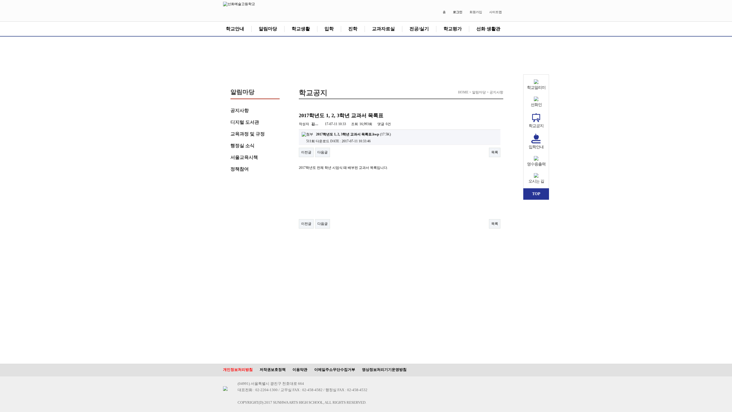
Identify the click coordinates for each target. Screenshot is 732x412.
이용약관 (300, 369)
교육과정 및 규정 (247, 133)
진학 (352, 28)
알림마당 (268, 28)
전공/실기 (419, 28)
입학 (329, 28)
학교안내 (235, 28)
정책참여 (239, 169)
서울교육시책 (244, 157)
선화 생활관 (488, 28)
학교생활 (301, 28)
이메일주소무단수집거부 (334, 369)
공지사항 (239, 110)
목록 (494, 152)
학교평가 (452, 28)
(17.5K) (353, 134)
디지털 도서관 (244, 122)
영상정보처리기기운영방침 (384, 369)
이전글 (306, 152)
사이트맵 (495, 12)
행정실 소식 (242, 145)
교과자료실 (383, 28)
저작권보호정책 (273, 369)
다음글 (322, 152)
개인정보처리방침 (238, 369)
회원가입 (476, 12)
